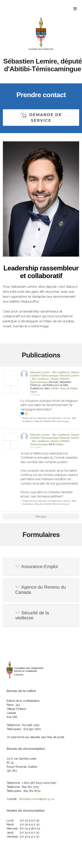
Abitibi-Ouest (59, 388)
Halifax (59, 444)
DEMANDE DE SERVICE (45, 117)
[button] (41, 566)
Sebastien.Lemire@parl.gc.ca (36, 798)
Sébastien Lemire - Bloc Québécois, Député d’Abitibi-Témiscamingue (54, 373)
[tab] (41, 567)
